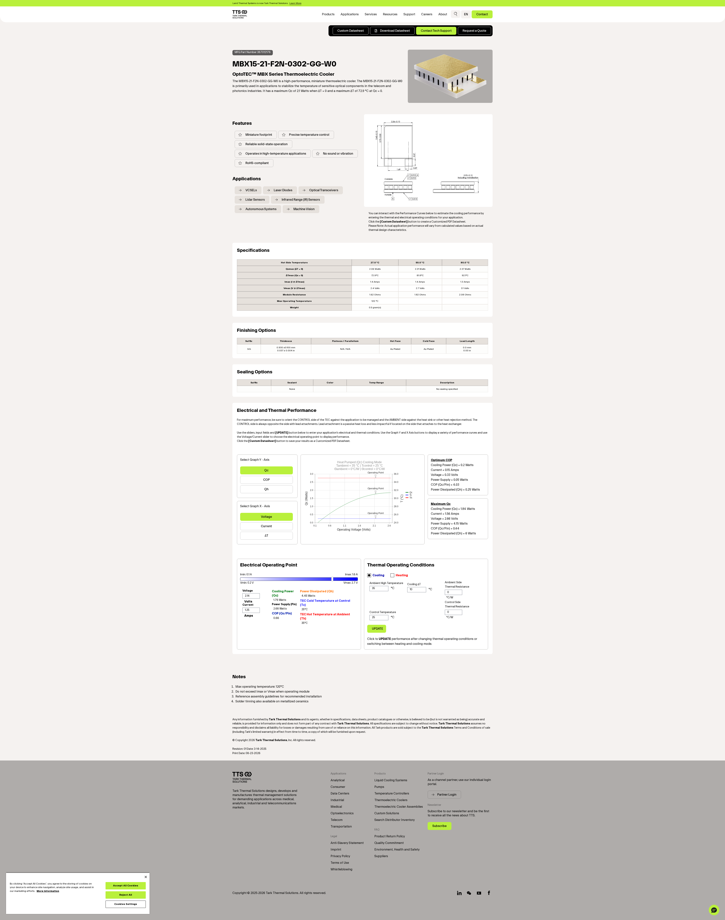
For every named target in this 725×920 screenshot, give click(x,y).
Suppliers (381, 856)
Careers (426, 14)
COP (266, 480)
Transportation (341, 826)
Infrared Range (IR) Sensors (301, 199)
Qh (266, 489)
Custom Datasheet (350, 30)
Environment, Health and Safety (397, 849)
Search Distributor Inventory (394, 819)
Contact (482, 14)
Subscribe (439, 826)
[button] (455, 14)
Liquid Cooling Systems (390, 780)
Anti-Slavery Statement (347, 842)
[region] (78, 893)
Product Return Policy (389, 836)
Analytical (338, 780)
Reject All (125, 895)
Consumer (338, 786)
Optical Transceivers (323, 190)
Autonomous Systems (260, 209)
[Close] (146, 877)
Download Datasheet (395, 30)
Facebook (489, 893)
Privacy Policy (340, 856)
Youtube (479, 893)
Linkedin (459, 893)
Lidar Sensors (255, 199)
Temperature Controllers (391, 793)
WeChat (469, 893)
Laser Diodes (283, 190)
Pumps (379, 786)
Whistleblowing (341, 869)
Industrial (337, 800)
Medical (336, 806)
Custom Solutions (386, 813)
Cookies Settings (125, 904)
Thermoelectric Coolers (390, 800)
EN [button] (466, 14)
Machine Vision (304, 209)
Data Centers (340, 793)
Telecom (336, 819)
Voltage (266, 517)
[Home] (239, 14)
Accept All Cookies (125, 886)
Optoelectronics (342, 813)
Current (266, 526)
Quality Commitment (389, 842)
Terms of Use (340, 862)
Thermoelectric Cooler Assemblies (398, 806)
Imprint (336, 849)
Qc (266, 470)
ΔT (266, 535)
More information (48, 891)
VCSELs (251, 190)
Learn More (295, 3)
